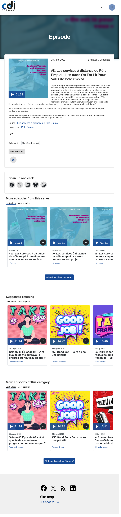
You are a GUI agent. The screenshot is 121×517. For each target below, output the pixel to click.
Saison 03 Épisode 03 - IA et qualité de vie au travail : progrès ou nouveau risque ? (27, 355)
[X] (53, 488)
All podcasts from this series (59, 277)
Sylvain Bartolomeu (101, 447)
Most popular (24, 203)
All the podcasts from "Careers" (59, 461)
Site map (47, 497)
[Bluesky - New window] (35, 185)
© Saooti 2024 (49, 502)
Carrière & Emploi (30, 143)
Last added (11, 203)
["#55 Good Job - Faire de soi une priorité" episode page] (70, 344)
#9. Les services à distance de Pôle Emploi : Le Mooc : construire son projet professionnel (69, 256)
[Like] (12, 134)
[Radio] (101, 7)
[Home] (8, 7)
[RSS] (63, 488)
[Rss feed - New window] (13, 159)
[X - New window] (20, 185)
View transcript (16, 151)
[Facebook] (43, 488)
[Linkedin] (73, 488)
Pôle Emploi (27, 127)
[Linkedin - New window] (27, 185)
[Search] (112, 7)
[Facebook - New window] (12, 185)
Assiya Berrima (100, 362)
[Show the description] (43, 242)
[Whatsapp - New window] (43, 185)
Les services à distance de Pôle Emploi (37, 123)
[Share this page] (107, 64)
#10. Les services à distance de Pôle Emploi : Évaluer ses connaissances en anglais (27, 256)
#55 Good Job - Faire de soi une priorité (69, 353)
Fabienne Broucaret (16, 362)
